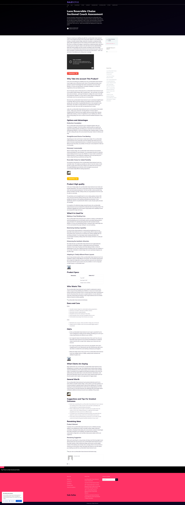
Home (68, 5)
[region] (12, 497)
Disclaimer (69, 483)
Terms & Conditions (71, 487)
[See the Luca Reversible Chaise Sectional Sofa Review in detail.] (73, 180)
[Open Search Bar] (67, 7)
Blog (72, 5)
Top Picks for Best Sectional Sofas (10, 470)
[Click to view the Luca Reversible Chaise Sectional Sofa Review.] (73, 75)
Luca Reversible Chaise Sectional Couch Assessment (111, 72)
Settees (108, 5)
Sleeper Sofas (115, 5)
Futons (82, 5)
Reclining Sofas (95, 5)
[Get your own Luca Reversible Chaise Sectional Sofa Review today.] (81, 451)
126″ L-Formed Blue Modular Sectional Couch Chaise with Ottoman (91, 491)
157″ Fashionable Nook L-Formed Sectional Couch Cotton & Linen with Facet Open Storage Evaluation (111, 82)
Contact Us (69, 481)
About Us (69, 479)
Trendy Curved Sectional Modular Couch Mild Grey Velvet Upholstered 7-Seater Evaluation (111, 97)
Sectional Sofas (102, 5)
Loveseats (88, 5)
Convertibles (76, 5)
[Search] (116, 479)
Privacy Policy (70, 485)
